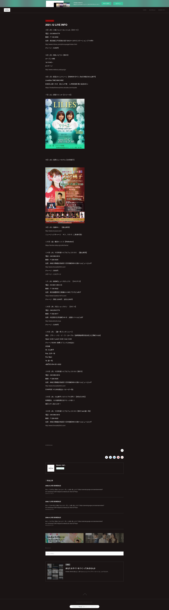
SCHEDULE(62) (49, 445)
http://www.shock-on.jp (53, 321)
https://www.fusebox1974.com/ (55, 296)
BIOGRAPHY (161, 10)
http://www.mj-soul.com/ (53, 231)
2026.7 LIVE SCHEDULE (53, 501)
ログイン (118, 3)
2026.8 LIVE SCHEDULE (53, 486)
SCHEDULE (152, 10)
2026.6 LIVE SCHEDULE (53, 517)
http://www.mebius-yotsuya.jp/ (55, 69)
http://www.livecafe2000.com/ (55, 267)
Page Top (84, 594)
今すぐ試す (106, 3)
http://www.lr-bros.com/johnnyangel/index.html (61, 44)
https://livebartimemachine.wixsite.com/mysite (61, 87)
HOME (144, 10)
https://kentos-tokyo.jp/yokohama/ (56, 245)
